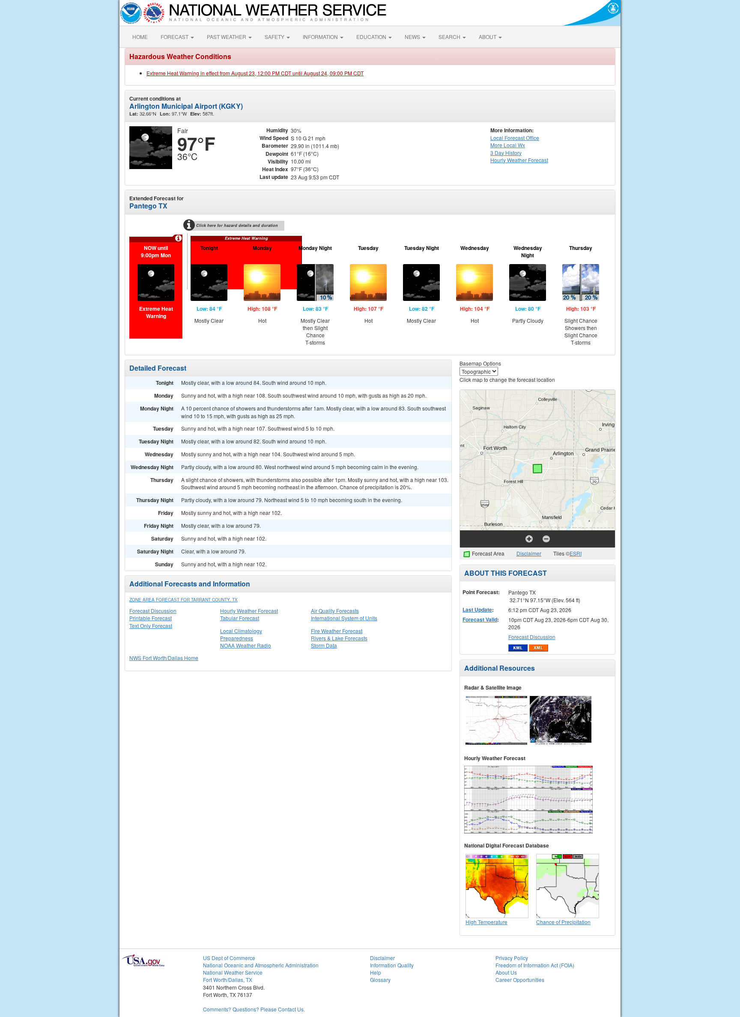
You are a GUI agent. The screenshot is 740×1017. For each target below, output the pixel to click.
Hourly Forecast (519, 160)
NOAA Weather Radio (245, 645)
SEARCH (450, 36)
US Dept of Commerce (229, 957)
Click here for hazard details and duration (237, 225)
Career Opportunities (519, 979)
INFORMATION (321, 36)
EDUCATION (372, 36)
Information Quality (392, 965)
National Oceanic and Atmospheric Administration (261, 965)
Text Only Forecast (150, 625)
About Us (506, 972)
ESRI (576, 553)
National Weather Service (233, 972)
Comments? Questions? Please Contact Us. (254, 1009)
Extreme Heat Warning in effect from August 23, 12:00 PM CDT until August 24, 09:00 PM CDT (255, 73)
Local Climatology (241, 630)
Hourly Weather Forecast (249, 610)
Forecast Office (514, 137)
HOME (140, 36)
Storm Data (324, 645)
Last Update (477, 609)
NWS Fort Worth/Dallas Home (163, 657)
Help (375, 972)
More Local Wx (507, 145)
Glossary (380, 979)
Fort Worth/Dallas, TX (227, 979)
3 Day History (506, 152)
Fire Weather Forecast (336, 630)
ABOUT (488, 36)
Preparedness (236, 638)
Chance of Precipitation (563, 921)
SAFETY (275, 36)
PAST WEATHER (227, 36)
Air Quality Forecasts (335, 610)
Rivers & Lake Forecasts (339, 638)
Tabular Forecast (239, 618)
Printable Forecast (150, 618)
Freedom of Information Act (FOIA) (534, 965)
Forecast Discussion (152, 610)
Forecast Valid (479, 619)
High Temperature (486, 921)
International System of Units (344, 618)
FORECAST (175, 36)
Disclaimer (528, 553)
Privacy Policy (511, 957)
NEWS (413, 36)
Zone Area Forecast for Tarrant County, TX (183, 600)
